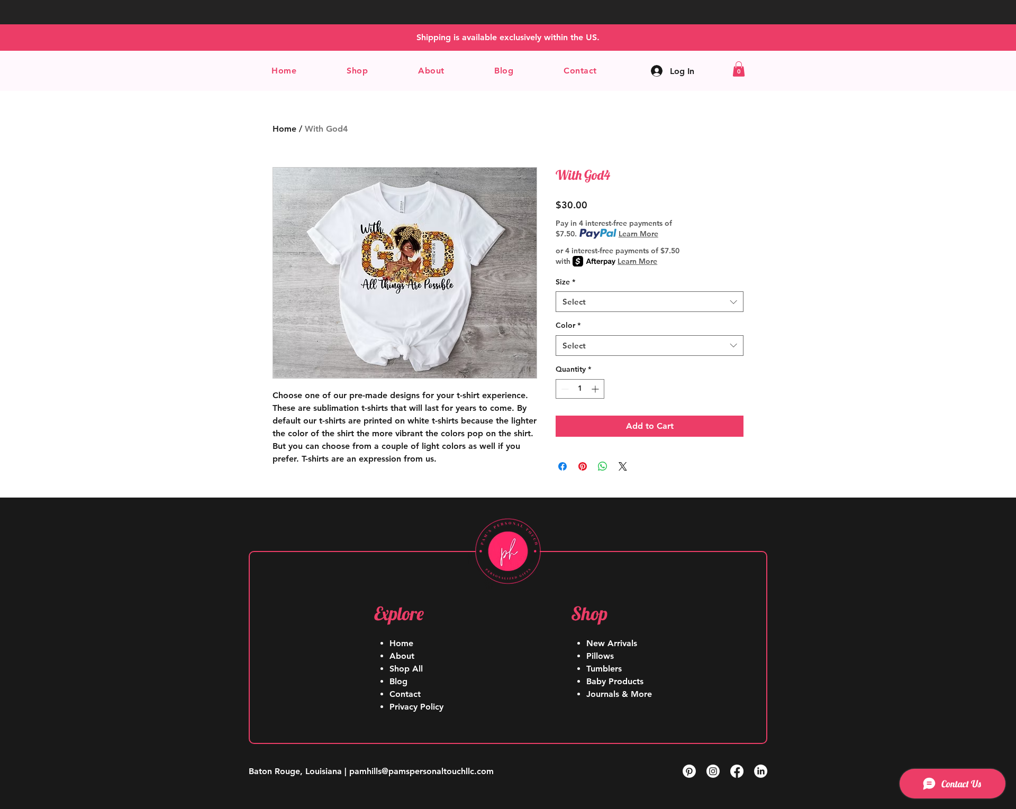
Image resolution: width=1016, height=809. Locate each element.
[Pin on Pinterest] (582, 466)
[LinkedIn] (760, 771)
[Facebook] (736, 771)
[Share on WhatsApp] (602, 466)
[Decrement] (563, 389)
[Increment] (596, 389)
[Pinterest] (689, 771)
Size (565, 282)
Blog (398, 681)
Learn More (638, 233)
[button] (357, 70)
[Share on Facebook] (562, 466)
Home (284, 129)
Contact (405, 694)
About (401, 656)
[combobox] (649, 301)
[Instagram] (713, 771)
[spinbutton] (579, 389)
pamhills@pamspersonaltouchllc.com (421, 771)
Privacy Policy (416, 707)
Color (568, 325)
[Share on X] (622, 466)
